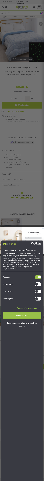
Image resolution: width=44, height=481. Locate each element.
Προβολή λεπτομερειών (27, 308)
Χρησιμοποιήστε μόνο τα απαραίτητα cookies (22, 324)
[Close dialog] (43, 228)
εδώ (16, 269)
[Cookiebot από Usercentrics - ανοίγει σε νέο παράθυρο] (31, 243)
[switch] (38, 284)
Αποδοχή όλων (22, 315)
